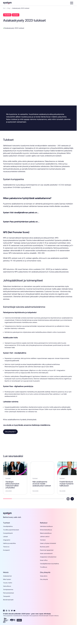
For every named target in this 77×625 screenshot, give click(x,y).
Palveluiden (26, 615)
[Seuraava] (72, 498)
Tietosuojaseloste (7, 615)
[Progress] (7, 499)
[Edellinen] (68, 498)
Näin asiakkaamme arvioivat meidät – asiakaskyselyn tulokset (41, 484)
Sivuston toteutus (54, 615)
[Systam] (12, 3)
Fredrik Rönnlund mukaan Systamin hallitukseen (66, 484)
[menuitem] (8, 526)
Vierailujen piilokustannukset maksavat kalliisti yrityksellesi (12, 485)
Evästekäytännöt (17, 615)
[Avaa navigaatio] (71, 3)
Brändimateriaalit (43, 615)
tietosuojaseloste (33, 615)
